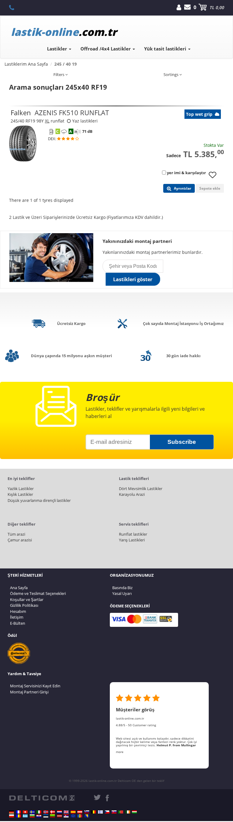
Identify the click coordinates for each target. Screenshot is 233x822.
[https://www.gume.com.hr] (38, 815)
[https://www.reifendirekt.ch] (25, 811)
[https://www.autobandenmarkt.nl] (59, 811)
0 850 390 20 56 (15, 7)
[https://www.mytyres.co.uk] (66, 811)
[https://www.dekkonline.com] (45, 811)
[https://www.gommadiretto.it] (38, 811)
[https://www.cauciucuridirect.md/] (79, 815)
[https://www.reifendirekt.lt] (52, 815)
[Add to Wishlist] (215, 178)
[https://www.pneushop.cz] (107, 811)
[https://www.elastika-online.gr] (25, 815)
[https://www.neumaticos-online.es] (73, 811)
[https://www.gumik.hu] (134, 811)
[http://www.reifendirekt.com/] (73, 815)
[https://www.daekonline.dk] (52, 811)
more (119, 752)
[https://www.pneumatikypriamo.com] (114, 811)
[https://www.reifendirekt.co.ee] (45, 815)
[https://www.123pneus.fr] (18, 811)
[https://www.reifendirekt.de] (11, 811)
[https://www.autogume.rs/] (66, 815)
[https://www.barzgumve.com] (32, 815)
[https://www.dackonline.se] (32, 811)
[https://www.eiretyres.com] (127, 811)
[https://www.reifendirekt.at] (79, 811)
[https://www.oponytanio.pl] (11, 815)
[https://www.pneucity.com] (120, 811)
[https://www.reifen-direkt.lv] (59, 815)
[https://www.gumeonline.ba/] (86, 815)
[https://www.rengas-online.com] (100, 811)
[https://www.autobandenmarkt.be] (93, 811)
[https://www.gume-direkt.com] (86, 811)
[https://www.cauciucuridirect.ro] (18, 815)
